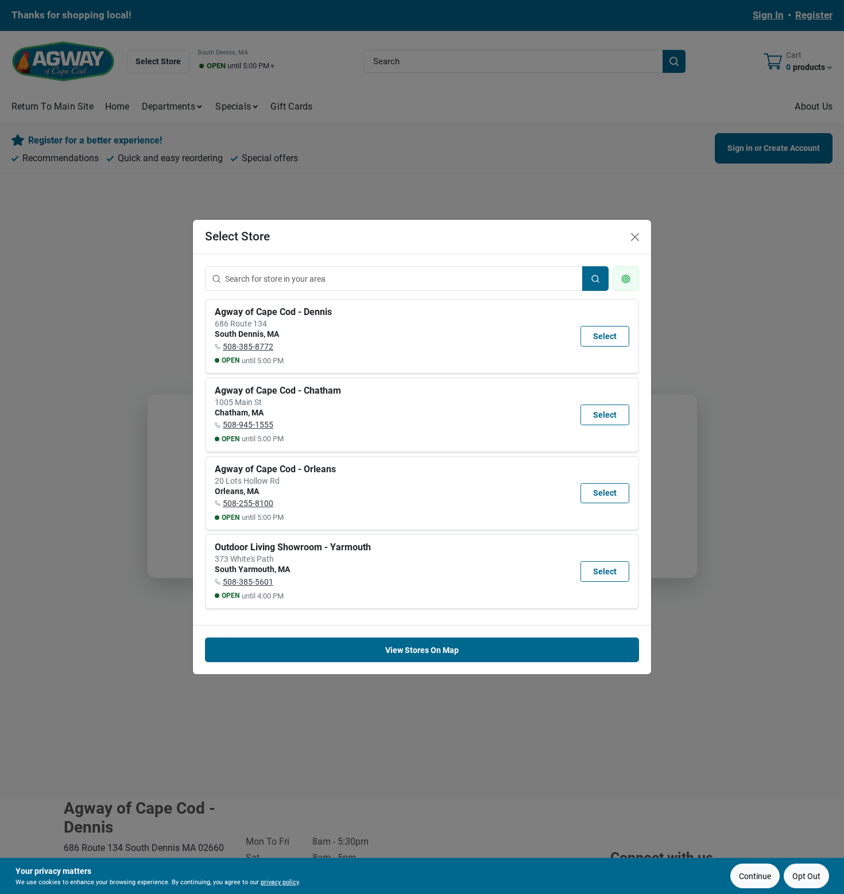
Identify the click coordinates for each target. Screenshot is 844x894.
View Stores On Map (422, 650)
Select (605, 336)
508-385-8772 (248, 346)
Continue (755, 876)
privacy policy (280, 882)
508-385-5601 (248, 581)
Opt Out (806, 876)
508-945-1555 (248, 424)
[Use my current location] (626, 278)
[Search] (595, 278)
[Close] (635, 237)
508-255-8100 (248, 503)
